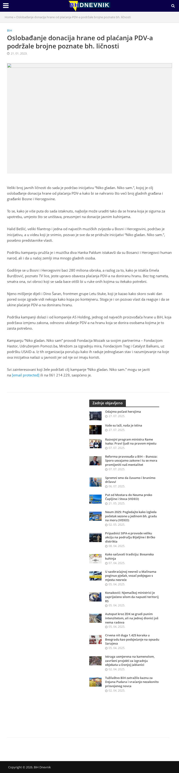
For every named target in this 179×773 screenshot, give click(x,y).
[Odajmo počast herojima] (95, 415)
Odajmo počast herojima (123, 412)
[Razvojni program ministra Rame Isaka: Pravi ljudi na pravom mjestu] (95, 443)
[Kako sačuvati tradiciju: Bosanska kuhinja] (95, 558)
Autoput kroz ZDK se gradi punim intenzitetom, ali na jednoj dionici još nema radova (131, 618)
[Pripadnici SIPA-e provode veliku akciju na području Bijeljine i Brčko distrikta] (95, 537)
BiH (9, 30)
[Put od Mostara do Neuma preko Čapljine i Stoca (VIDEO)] (95, 498)
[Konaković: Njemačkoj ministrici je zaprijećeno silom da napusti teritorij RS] (95, 596)
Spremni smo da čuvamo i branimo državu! (130, 480)
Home (9, 17)
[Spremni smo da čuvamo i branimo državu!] (95, 481)
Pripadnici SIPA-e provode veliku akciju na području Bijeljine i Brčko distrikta (130, 537)
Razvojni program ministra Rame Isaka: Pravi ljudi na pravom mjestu (130, 442)
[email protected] (25, 375)
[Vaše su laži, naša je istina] (95, 429)
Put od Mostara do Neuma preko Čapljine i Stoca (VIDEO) (128, 497)
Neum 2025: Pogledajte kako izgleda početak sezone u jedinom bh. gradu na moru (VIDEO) (131, 516)
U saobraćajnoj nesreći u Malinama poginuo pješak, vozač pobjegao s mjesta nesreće (130, 576)
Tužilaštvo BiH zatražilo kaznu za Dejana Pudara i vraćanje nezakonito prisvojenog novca (132, 682)
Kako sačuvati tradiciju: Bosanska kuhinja (129, 556)
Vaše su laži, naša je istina (123, 425)
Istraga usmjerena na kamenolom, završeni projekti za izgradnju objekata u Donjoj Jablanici (130, 661)
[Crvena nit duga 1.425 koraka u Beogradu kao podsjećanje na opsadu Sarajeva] (95, 639)
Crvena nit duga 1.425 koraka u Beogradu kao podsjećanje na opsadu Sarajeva (132, 639)
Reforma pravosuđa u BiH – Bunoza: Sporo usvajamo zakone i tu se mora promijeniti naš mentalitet (131, 461)
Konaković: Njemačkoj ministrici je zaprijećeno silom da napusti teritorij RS (132, 597)
